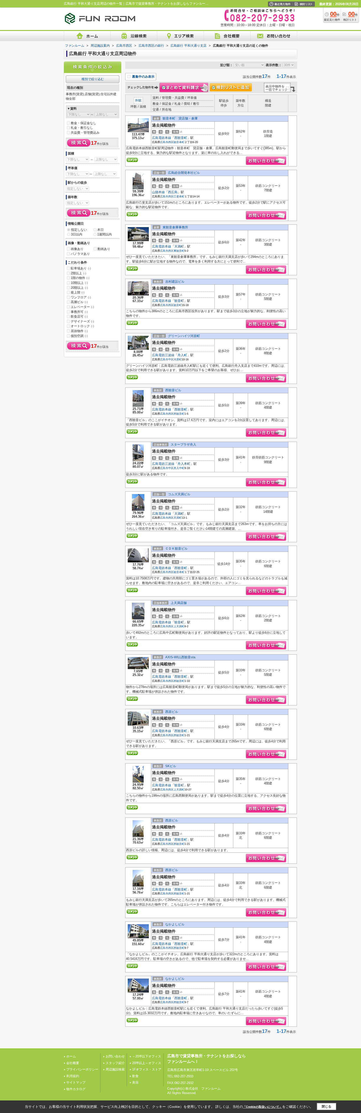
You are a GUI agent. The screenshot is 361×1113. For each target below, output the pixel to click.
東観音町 (179, 250)
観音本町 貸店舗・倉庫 (180, 118)
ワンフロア (81, 297)
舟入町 (182, 355)
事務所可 (79, 312)
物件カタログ (75, 1089)
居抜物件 (79, 331)
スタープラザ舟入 (183, 444)
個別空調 (79, 336)
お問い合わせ (115, 1056)
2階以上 (78, 273)
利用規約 (72, 1076)
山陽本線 (158, 192)
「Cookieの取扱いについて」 (262, 1107)
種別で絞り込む (93, 79)
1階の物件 (80, 278)
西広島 (173, 192)
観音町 (179, 301)
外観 (138, 100)
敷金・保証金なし (83, 123)
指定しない (79, 230)
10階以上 (79, 283)
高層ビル (79, 302)
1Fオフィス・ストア (146, 1069)
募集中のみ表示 (142, 76)
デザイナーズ (82, 321)
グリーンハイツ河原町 (184, 336)
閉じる (326, 1106)
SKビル (170, 766)
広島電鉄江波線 (163, 355)
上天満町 (179, 626)
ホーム (71, 1056)
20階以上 (79, 288)
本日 (100, 230)
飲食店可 (79, 316)
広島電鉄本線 (161, 138)
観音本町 (179, 142)
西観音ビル (173, 390)
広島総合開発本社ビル (184, 173)
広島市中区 (167, 359)
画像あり (77, 249)
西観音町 (180, 138)
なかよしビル (174, 924)
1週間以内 (104, 234)
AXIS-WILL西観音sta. (180, 657)
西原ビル (171, 712)
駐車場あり (81, 268)
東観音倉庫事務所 (175, 227)
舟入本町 (184, 464)
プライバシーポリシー (82, 1069)
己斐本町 (179, 196)
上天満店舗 (179, 603)
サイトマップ (75, 1082)
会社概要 (72, 1063)
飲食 (135, 1076)
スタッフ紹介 (115, 1063)
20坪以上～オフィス (146, 1063)
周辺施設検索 (115, 1069)
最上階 (77, 292)
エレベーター (82, 307)
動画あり (103, 249)
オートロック (82, 326)
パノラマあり (80, 254)
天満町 (179, 246)
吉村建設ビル (174, 281)
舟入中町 (179, 468)
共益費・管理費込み (85, 132)
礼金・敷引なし (82, 128)
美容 (135, 1082)
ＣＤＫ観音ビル (176, 548)
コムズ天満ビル (179, 494)
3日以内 (76, 234)
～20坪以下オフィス (146, 1056)
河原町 (178, 359)
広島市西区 (167, 142)
